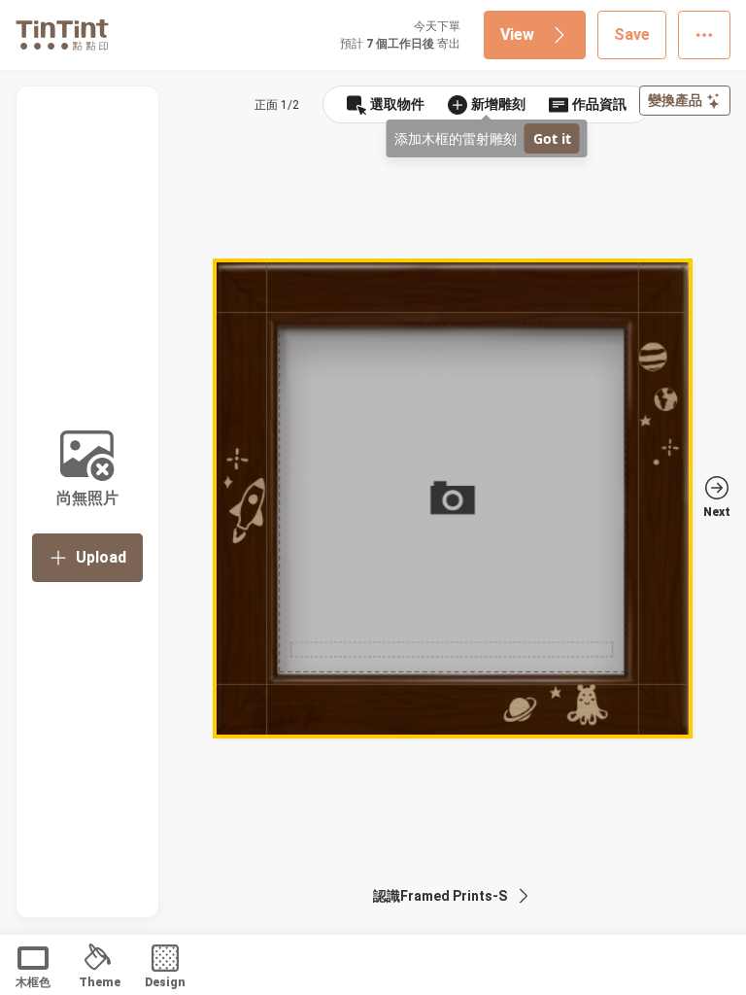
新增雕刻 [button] (498, 104)
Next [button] (716, 512)
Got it (552, 138)
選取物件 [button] (397, 104)
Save (632, 34)
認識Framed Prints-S (440, 896)
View (517, 34)
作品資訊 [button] (599, 104)
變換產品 (675, 100)
